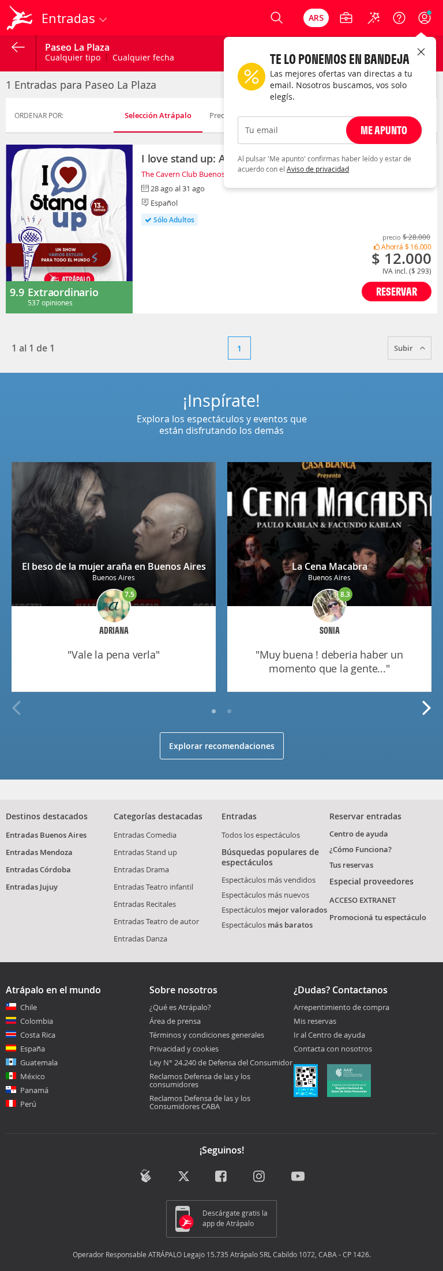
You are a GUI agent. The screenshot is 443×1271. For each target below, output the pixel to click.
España (32, 1048)
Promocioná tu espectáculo (377, 917)
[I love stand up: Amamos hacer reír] (69, 229)
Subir (404, 348)
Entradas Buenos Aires (46, 835)
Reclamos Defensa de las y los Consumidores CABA (199, 1102)
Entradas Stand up (145, 852)
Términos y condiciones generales (206, 1035)
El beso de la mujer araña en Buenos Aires (114, 566)
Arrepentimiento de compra (341, 1007)
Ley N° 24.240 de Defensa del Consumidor (220, 1062)
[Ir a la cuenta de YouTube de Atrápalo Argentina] (298, 1177)
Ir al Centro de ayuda (329, 1035)
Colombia (36, 1021)
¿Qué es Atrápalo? (180, 1007)
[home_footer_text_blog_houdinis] (145, 1176)
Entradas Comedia (145, 835)
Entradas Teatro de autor (156, 921)
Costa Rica (37, 1035)
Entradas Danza (140, 938)
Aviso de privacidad (318, 168)
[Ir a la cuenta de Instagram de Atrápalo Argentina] (259, 1177)
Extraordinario (63, 292)
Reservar (396, 291)
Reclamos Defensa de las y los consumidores (199, 1080)
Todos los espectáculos (261, 835)
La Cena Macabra (329, 566)
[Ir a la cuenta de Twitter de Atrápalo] (183, 1177)
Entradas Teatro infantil (153, 887)
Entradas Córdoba (38, 869)
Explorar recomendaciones (222, 745)
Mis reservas (315, 1021)
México (32, 1076)
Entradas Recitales (145, 904)
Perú (28, 1104)
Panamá (34, 1090)
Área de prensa (175, 1021)
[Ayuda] (399, 18)
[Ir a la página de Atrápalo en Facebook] (221, 1177)
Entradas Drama (141, 869)
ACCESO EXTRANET (362, 900)
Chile (28, 1007)
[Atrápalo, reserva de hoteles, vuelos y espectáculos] (21, 18)
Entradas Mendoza (39, 852)
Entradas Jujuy (32, 887)
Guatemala (39, 1062)
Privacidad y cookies (184, 1048)
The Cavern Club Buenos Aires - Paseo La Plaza (220, 174)
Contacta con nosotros (333, 1049)
